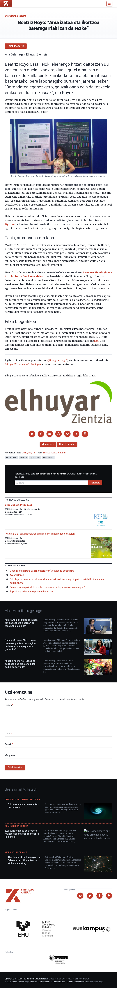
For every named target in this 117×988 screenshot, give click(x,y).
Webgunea (10, 755)
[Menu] (109, 3)
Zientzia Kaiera (18, 982)
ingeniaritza (35, 457)
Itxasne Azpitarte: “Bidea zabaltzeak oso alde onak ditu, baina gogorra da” (20, 663)
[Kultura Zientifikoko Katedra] (37, 929)
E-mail (9, 744)
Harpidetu (95, 482)
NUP (96, 340)
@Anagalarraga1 (57, 360)
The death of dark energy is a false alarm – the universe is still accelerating (24, 860)
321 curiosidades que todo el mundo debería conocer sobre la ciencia (22, 833)
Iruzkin (9, 705)
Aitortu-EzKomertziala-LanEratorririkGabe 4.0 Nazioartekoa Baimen (58, 982)
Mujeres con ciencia (16, 826)
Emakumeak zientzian (15, 16)
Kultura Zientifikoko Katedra (31, 978)
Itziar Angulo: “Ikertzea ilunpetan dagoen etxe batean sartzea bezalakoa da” (21, 622)
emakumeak (11, 457)
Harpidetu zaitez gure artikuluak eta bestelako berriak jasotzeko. (56, 475)
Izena (8, 733)
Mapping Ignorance (16, 852)
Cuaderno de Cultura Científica (22, 799)
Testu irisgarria (15, 46)
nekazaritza (48, 457)
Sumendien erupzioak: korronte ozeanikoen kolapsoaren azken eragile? (47, 587)
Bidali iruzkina (14, 767)
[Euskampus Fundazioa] (91, 929)
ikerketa (23, 457)
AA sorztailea (17, 575)
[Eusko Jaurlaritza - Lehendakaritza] (58, 960)
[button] (32, 434)
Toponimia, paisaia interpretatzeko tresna (31, 591)
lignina (10, 224)
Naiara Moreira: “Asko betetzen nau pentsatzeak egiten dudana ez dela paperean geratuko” (20, 645)
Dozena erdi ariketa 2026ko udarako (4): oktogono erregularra (42, 570)
